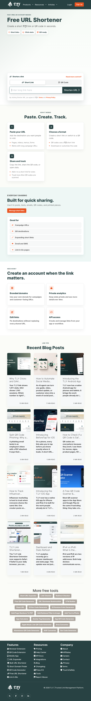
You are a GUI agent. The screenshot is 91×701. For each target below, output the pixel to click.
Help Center (41, 652)
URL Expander (15, 659)
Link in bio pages (22, 250)
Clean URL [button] (20, 607)
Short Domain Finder (18, 666)
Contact (66, 659)
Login (69, 5)
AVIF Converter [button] (50, 630)
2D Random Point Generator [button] (63, 607)
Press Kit (40, 670)
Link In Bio (13, 677)
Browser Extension (17, 649)
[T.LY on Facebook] (15, 695)
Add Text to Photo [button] (71, 613)
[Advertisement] (45, 53)
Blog (37, 663)
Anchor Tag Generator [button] (41, 619)
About (65, 649)
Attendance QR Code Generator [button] (26, 630)
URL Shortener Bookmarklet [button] (50, 601)
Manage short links (16, 211)
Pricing (38, 649)
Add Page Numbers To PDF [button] (22, 613)
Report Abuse (41, 677)
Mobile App (14, 656)
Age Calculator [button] (22, 619)
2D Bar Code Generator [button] (38, 607)
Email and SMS (21, 244)
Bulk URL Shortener (17, 663)
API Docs (39, 656)
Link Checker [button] (46, 596)
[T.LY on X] (9, 695)
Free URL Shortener (17, 673)
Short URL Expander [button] (28, 596)
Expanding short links (24, 237)
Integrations (40, 659)
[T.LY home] (13, 4)
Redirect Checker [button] (63, 596)
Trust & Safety (68, 670)
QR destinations (22, 231)
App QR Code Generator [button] (64, 619)
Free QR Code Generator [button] (24, 601)
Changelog (40, 666)
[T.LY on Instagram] (22, 695)
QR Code (64, 82)
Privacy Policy (50, 97)
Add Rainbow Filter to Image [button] (48, 613)
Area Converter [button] (62, 625)
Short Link (29, 82)
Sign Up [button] (79, 4)
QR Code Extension (17, 652)
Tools (38, 673)
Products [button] (27, 5)
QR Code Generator (17, 670)
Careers (65, 656)
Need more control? (73, 77)
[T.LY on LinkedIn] (28, 695)
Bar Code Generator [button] (68, 630)
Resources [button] (39, 5)
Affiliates (67, 652)
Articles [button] (51, 5)
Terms (41, 97)
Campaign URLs (22, 225)
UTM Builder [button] (70, 601)
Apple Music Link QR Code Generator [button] (36, 625)
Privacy (66, 663)
